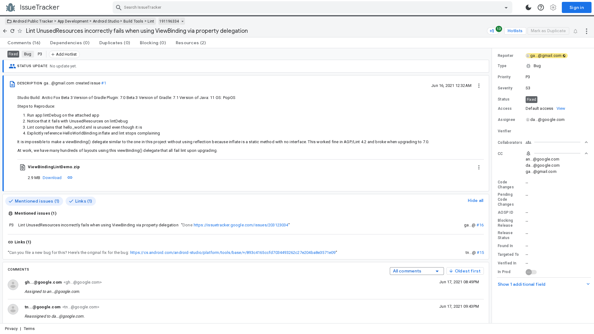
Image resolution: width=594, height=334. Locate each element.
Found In (505, 246)
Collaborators (510, 142)
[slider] (493, 185)
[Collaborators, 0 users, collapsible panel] (557, 142)
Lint (151, 21)
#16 (480, 225)
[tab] (23, 42)
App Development (73, 21)
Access (505, 108)
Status (504, 99)
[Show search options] (506, 7)
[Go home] (5, 31)
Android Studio (106, 21)
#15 (480, 252)
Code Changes (506, 184)
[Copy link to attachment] (69, 177)
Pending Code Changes (506, 199)
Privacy (11, 328)
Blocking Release (505, 223)
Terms (29, 328)
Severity (505, 88)
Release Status (505, 235)
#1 (103, 83)
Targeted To (508, 254)
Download (52, 177)
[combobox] (313, 7)
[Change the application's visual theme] (528, 7)
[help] (541, 7)
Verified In (507, 263)
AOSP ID (505, 212)
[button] (543, 66)
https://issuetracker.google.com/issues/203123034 (241, 225)
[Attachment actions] (479, 167)
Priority (504, 77)
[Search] (119, 7)
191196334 (169, 21)
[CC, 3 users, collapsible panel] (557, 153)
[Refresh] (12, 31)
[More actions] (587, 31)
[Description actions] (479, 85)
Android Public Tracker (33, 21)
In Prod (504, 272)
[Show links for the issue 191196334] (182, 21)
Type (502, 66)
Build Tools (133, 21)
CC (500, 154)
